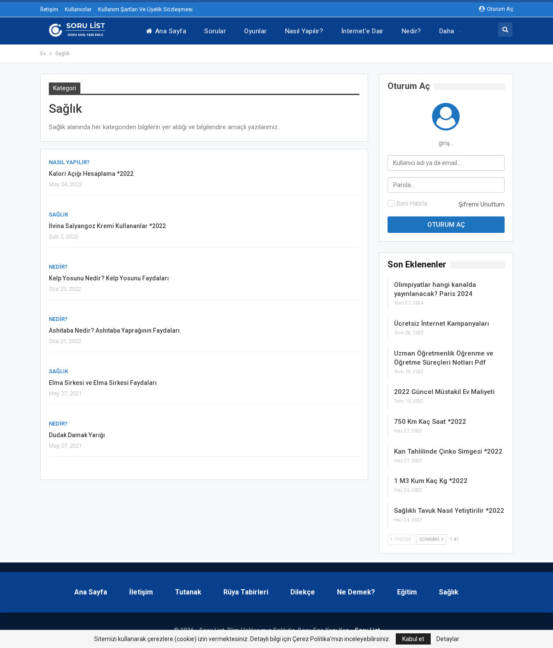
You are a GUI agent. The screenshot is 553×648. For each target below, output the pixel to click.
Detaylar (447, 639)
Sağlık (58, 214)
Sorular (215, 31)
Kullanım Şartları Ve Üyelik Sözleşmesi (145, 9)
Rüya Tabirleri (245, 592)
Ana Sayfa (170, 31)
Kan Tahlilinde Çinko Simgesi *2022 (448, 451)
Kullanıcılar (78, 9)
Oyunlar (255, 31)
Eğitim (407, 592)
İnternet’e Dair (362, 31)
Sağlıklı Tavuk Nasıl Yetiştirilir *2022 (449, 511)
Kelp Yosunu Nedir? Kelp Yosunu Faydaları (109, 278)
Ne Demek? (356, 592)
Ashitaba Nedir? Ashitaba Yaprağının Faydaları (114, 330)
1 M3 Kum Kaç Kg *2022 (430, 481)
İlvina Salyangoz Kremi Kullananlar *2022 (107, 225)
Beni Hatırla (412, 203)
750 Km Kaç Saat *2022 (430, 422)
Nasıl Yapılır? (304, 31)
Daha (446, 31)
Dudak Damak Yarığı (77, 435)
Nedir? (411, 31)
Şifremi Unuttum (481, 204)
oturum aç (409, 86)
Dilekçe (302, 592)
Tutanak (188, 592)
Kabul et (413, 638)
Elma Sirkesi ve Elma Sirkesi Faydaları (103, 382)
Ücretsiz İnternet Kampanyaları (441, 323)
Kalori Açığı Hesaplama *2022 (91, 173)
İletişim (49, 9)
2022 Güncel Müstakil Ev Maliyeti (444, 392)
